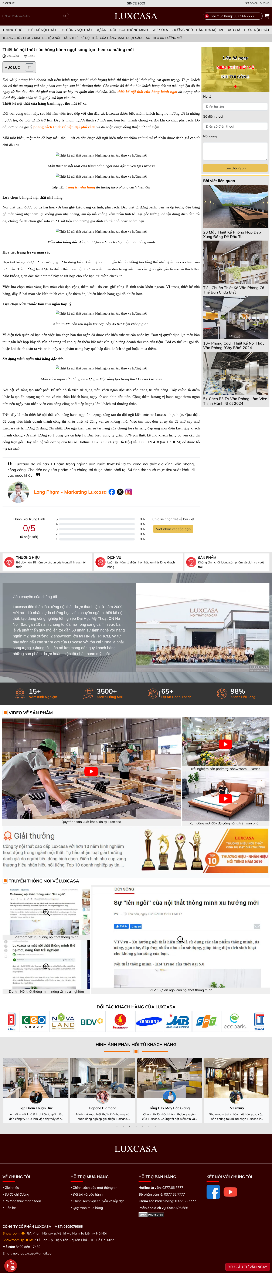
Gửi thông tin (235, 168)
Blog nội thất (256, 30)
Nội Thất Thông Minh (129, 30)
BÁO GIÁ (234, 30)
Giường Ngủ (182, 30)
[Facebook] (213, 1192)
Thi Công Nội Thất (76, 30)
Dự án (101, 30)
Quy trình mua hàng (88, 1208)
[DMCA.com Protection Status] (151, 1214)
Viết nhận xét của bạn (173, 529)
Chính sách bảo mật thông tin (95, 1187)
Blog (27, 38)
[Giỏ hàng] (266, 16)
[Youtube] (230, 1192)
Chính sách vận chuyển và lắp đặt (98, 1201)
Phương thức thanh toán (23, 1201)
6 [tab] (149, 1126)
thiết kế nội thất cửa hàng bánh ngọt (147, 92)
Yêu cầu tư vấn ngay (247, 1267)
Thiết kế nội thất (41, 30)
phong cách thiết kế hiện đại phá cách (64, 127)
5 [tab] (142, 1126)
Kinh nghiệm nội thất (51, 38)
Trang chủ (12, 30)
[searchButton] (64, 16)
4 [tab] (136, 1126)
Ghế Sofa (160, 30)
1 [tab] (117, 1126)
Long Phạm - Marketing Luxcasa (70, 492)
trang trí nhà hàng (80, 187)
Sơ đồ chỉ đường (257, 3)
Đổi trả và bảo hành (88, 1194)
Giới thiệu (9, 3)
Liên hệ (10, 1208)
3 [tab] (130, 1126)
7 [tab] (155, 1126)
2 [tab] (123, 1126)
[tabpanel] (92, 1090)
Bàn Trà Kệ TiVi (209, 30)
